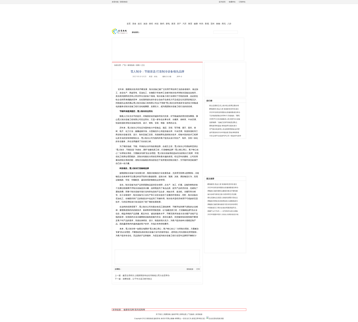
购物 (218, 24)
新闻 (138, 65)
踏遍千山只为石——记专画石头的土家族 (223, 211)
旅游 (145, 24)
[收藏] (136, 269)
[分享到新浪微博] (123, 269)
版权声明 (175, 314)
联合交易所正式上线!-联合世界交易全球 (224, 106)
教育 (190, 24)
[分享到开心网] (131, 269)
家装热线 (131, 65)
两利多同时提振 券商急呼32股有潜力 (223, 126)
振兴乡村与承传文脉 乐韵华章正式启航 (222, 194)
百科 (213, 24)
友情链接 (199, 314)
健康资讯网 (128, 309)
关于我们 (159, 314)
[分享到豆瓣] (126, 269)
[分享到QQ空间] (134, 269)
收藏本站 (232, 2)
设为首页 (222, 2)
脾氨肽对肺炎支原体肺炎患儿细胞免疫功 (223, 201)
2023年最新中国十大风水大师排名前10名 (223, 214)
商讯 (224, 24)
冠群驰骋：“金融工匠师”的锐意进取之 (223, 122)
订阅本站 (242, 2)
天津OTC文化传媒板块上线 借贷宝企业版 (224, 119)
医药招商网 (140, 309)
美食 (134, 24)
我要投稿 (167, 314)
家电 (168, 24)
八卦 (229, 24)
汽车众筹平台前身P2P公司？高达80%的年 (225, 136)
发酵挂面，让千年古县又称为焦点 (137, 279)
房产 (179, 24)
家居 (173, 24)
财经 (151, 24)
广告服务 (191, 314)
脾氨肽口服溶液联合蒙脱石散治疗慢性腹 (223, 191)
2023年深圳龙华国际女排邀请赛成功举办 (224, 112)
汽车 (185, 24)
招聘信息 (183, 314)
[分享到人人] (128, 269)
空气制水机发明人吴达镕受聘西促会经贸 (224, 129)
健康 (196, 24)
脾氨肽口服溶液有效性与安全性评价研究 (223, 204)
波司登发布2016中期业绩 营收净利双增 (224, 132)
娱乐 (140, 24)
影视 (207, 24)
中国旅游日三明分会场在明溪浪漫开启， (223, 208)
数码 (162, 24)
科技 (157, 24)
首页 (129, 24)
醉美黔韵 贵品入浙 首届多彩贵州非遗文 (224, 109)
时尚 (201, 24)
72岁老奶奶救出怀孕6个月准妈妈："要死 (224, 116)
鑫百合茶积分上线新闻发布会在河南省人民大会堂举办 (146, 275)
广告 (124, 65)
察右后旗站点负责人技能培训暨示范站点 (223, 198)
